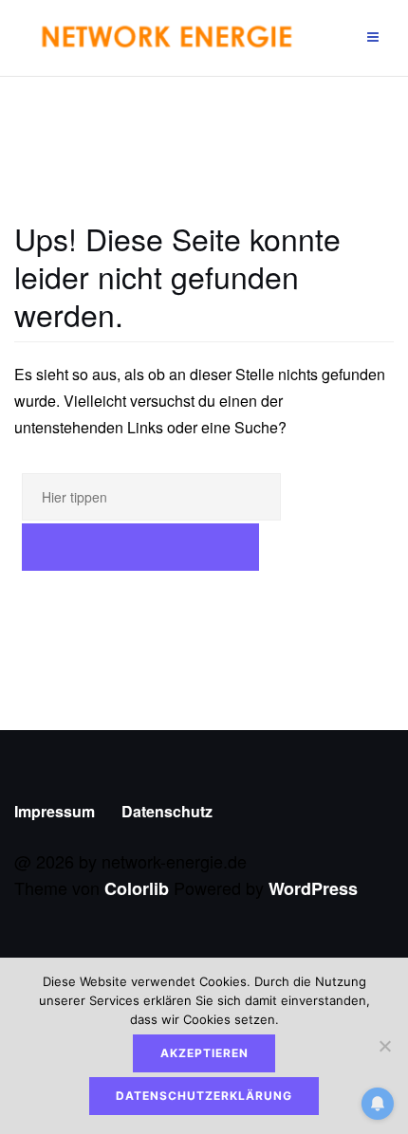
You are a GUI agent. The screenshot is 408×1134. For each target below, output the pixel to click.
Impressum (54, 811)
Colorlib (136, 888)
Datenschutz (167, 811)
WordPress (313, 888)
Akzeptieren (204, 1053)
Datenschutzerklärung (204, 1095)
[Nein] (384, 1045)
